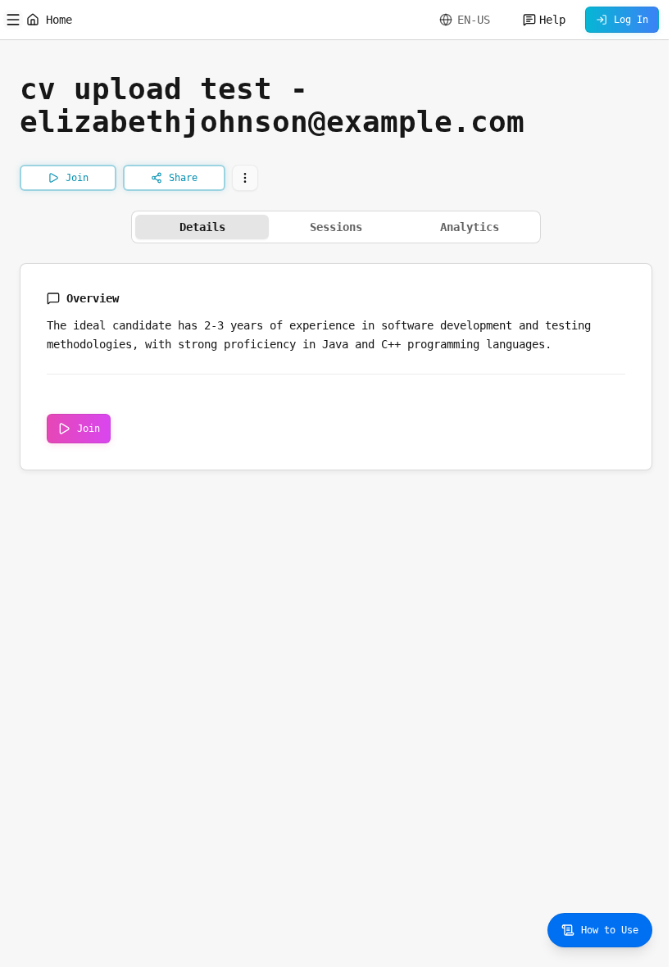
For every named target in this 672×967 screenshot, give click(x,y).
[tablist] (336, 227)
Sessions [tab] (336, 227)
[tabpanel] (336, 366)
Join (88, 428)
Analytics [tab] (469, 227)
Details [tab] (202, 227)
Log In (631, 19)
